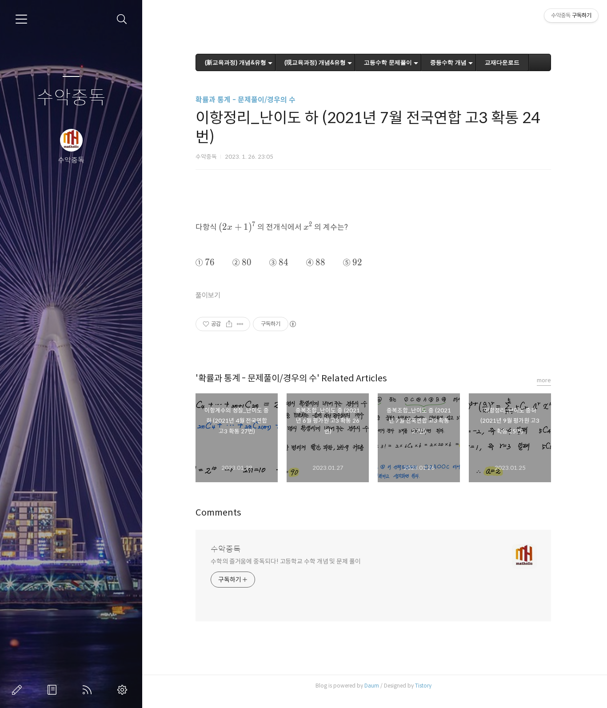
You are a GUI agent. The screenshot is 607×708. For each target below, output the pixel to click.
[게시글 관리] (240, 324)
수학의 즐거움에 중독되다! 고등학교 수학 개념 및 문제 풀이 (286, 561)
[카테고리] (21, 19)
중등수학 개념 (448, 62)
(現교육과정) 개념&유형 (315, 62)
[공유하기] (229, 324)
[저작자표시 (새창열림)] (292, 324)
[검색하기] (122, 19)
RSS (89, 690)
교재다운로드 (502, 62)
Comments (218, 512)
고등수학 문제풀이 (388, 62)
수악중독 (71, 98)
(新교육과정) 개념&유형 (235, 62)
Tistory (423, 685)
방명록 (53, 690)
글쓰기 (18, 690)
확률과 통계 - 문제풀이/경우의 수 (246, 99)
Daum (371, 685)
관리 (124, 690)
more (544, 380)
